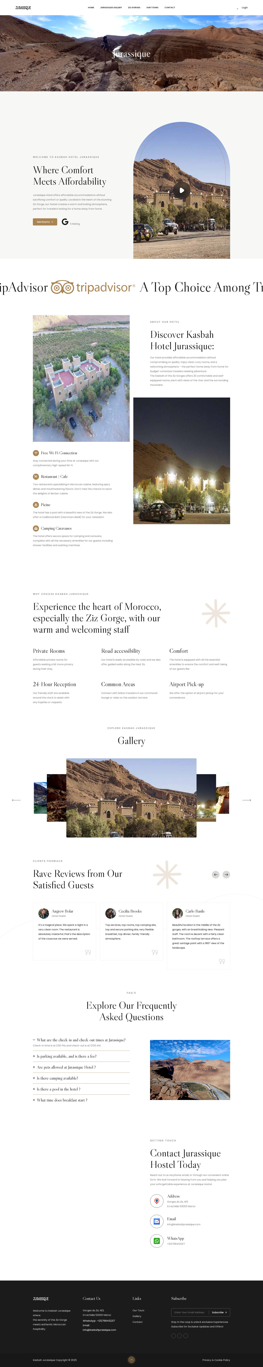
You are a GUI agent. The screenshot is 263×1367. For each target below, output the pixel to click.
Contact (170, 7)
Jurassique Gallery (111, 7)
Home (91, 7)
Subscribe (218, 1312)
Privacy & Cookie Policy (216, 1360)
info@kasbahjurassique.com (183, 1224)
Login (245, 7)
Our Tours (152, 7)
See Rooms (43, 221)
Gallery (137, 1316)
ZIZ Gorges (134, 7)
